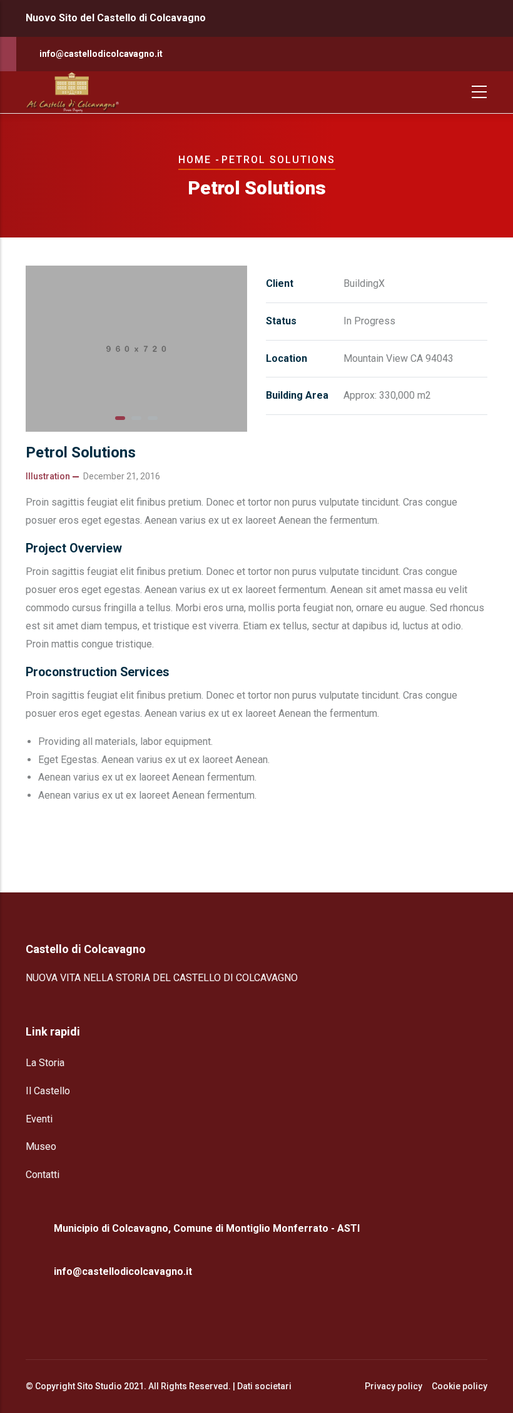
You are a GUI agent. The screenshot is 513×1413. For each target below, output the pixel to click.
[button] (120, 418)
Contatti (42, 1175)
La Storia (45, 1063)
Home (194, 160)
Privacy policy (393, 1386)
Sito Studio (99, 1386)
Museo (41, 1146)
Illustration (48, 476)
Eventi (39, 1119)
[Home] (72, 92)
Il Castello (48, 1091)
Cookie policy (459, 1386)
